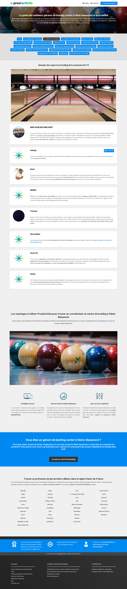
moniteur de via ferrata (105, 46)
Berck (23, 514)
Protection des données (17, 576)
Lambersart (50, 521)
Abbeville (23, 490)
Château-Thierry (50, 501)
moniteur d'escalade (17, 50)
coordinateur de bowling (51, 39)
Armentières (23, 501)
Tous (19, 39)
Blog (12, 581)
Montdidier (77, 511)
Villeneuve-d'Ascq (104, 511)
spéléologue (63, 53)
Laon (77, 490)
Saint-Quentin (104, 490)
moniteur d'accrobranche (90, 42)
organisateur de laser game (82, 50)
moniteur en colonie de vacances (37, 50)
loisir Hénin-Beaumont (53, 576)
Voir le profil (109, 150)
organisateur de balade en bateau (60, 50)
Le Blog (86, 3)
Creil (50, 511)
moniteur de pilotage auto (22, 46)
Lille (77, 501)
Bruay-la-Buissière (23, 525)
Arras (23, 504)
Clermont (50, 504)
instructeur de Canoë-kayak (23, 42)
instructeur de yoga (73, 42)
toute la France (15, 415)
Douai (50, 514)
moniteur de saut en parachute (85, 46)
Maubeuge (77, 508)
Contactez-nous (15, 583)
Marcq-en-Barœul (77, 504)
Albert (23, 494)
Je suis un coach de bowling (63, 459)
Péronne (76, 514)
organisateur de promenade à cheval (104, 50)
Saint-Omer (77, 521)
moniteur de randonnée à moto (43, 46)
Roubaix (77, 518)
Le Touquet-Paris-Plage (77, 494)
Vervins (104, 508)
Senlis (104, 494)
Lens (77, 497)
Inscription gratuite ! (109, 3)
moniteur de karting (106, 42)
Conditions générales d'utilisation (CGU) (21, 574)
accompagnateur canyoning (32, 39)
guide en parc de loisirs (102, 39)
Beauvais (23, 511)
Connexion (95, 3)
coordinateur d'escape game (70, 39)
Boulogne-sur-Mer (23, 521)
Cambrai (50, 494)
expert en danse (87, 39)
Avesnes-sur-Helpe (23, 508)
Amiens (23, 497)
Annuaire (13, 569)
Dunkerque (50, 518)
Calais (50, 490)
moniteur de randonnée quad (64, 46)
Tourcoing (104, 501)
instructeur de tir (59, 42)
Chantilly (50, 497)
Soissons (104, 497)
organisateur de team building (48, 53)
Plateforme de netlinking (17, 578)
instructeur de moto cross (42, 42)
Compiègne (50, 508)
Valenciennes (104, 504)
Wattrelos (104, 514)
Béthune (23, 518)
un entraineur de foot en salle (79, 53)
